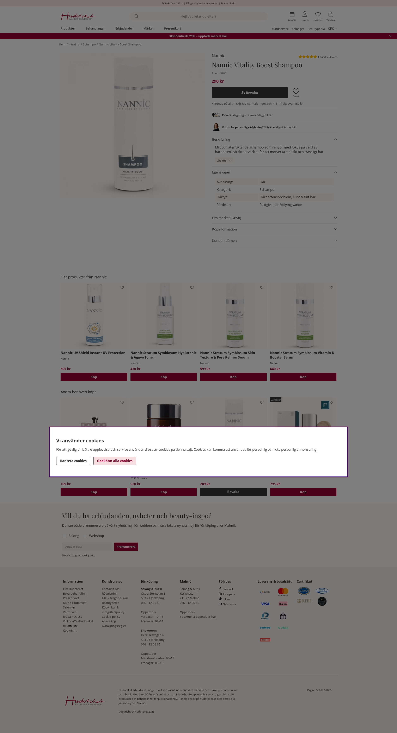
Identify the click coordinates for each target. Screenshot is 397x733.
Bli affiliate (70, 626)
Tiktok (226, 599)
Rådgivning (109, 593)
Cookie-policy (111, 617)
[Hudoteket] (78, 16)
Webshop (96, 535)
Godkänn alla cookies (115, 461)
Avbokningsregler (114, 626)
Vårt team (70, 612)
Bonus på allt (228, 3)
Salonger (298, 29)
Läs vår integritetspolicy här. (78, 555)
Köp (303, 492)
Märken (148, 28)
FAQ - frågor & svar (115, 598)
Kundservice (280, 29)
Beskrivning (221, 139)
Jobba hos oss (72, 617)
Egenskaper (221, 172)
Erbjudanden (124, 28)
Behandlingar (95, 28)
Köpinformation (224, 229)
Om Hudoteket (73, 589)
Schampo (89, 44)
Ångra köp (109, 621)
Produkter (68, 28)
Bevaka (252, 92)
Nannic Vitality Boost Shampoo (120, 44)
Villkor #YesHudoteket (78, 621)
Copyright (70, 630)
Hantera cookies (73, 461)
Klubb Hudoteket (74, 603)
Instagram (229, 594)
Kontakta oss (111, 589)
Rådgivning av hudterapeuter (202, 3)
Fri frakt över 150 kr (172, 3)
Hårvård (74, 44)
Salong (74, 535)
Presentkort (172, 28)
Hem (62, 44)
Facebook (227, 589)
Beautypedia (316, 29)
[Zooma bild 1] (132, 125)
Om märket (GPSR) (226, 218)
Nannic (218, 55)
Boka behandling (74, 593)
